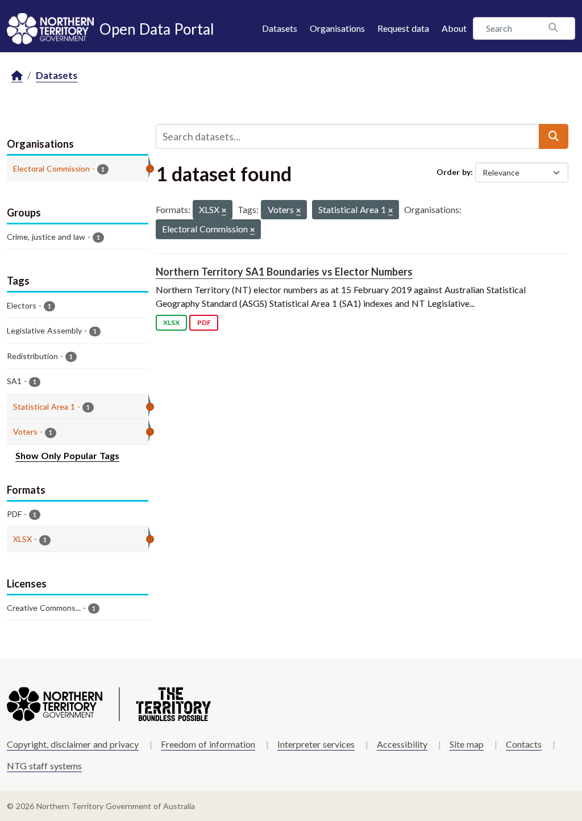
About (454, 28)
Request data (403, 28)
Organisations (337, 28)
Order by (453, 172)
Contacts (524, 744)
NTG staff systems (44, 765)
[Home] (17, 75)
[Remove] (224, 211)
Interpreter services (316, 744)
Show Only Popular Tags (67, 455)
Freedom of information (208, 744)
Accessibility (402, 744)
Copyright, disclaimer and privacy (73, 744)
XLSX (171, 322)
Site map (467, 744)
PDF (204, 322)
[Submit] (553, 136)
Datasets (279, 28)
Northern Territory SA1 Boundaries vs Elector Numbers (284, 271)
